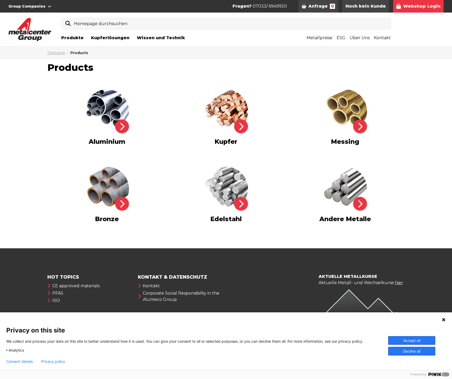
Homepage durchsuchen (100, 23)
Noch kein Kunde (366, 6)
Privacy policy (53, 361)
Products (79, 52)
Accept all (411, 340)
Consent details (19, 361)
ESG (341, 37)
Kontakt (382, 37)
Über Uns (360, 37)
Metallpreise (319, 37)
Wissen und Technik (161, 37)
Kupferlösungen (110, 37)
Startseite (56, 52)
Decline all (411, 351)
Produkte (72, 37)
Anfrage (321, 6)
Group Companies (27, 6)
